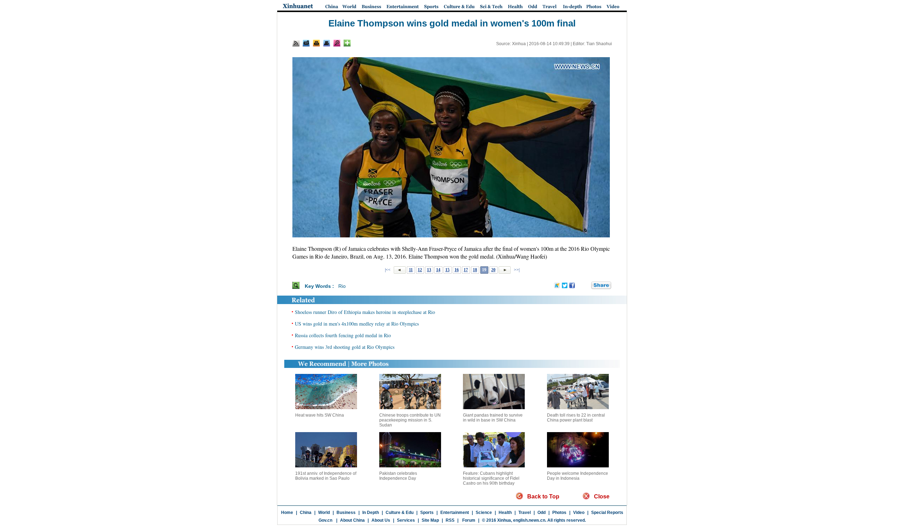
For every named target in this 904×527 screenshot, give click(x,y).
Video (578, 512)
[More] (347, 43)
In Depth (370, 512)
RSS (450, 520)
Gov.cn (325, 520)
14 (438, 269)
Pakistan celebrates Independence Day (398, 476)
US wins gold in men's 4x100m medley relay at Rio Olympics (357, 323)
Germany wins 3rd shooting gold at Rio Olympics (344, 347)
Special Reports (607, 512)
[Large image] (336, 43)
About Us (380, 520)
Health (505, 512)
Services (406, 520)
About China (352, 520)
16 (456, 269)
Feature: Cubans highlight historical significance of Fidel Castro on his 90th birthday (491, 478)
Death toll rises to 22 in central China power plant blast (576, 418)
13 (429, 269)
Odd (541, 512)
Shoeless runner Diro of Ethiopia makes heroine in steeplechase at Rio (365, 312)
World (324, 512)
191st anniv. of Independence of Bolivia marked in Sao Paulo (325, 476)
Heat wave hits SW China (319, 415)
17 (466, 269)
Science (484, 512)
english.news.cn (529, 520)
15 (447, 269)
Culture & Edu (400, 512)
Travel (524, 512)
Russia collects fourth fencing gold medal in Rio (343, 335)
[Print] (316, 43)
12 (420, 269)
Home (287, 512)
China (305, 512)
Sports (427, 512)
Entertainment (454, 512)
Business (346, 512)
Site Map (430, 520)
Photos (559, 512)
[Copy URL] (326, 43)
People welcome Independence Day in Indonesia (577, 476)
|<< (388, 269)
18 (475, 269)
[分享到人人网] (586, 285)
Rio (342, 286)
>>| (516, 269)
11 (411, 269)
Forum (468, 520)
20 (493, 269)
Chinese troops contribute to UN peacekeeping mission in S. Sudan (410, 420)
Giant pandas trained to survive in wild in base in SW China (493, 418)
